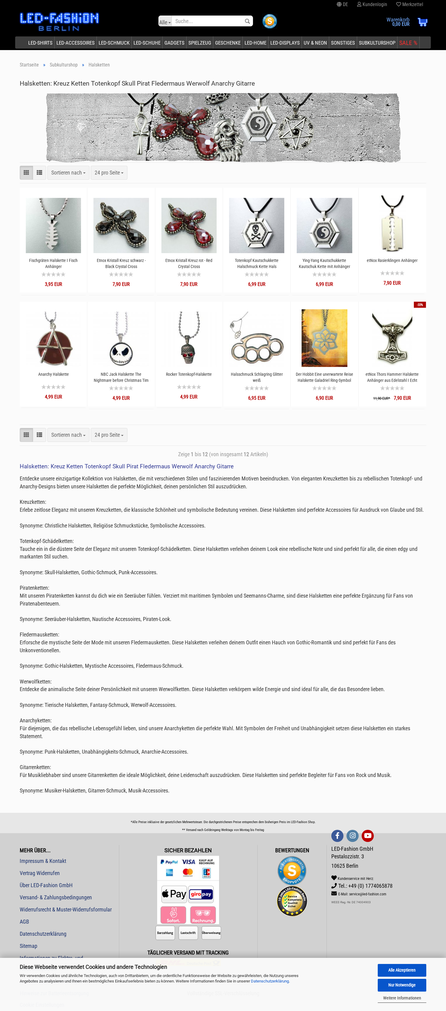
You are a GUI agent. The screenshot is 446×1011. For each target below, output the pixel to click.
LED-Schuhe (146, 43)
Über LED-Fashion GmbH (46, 885)
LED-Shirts (40, 43)
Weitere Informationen (402, 998)
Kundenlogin (374, 4)
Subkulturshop (377, 43)
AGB (24, 921)
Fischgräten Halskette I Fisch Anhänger (53, 263)
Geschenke (228, 43)
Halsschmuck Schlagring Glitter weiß (257, 377)
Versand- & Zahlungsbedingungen (56, 897)
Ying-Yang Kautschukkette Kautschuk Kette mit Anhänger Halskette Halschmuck (324, 263)
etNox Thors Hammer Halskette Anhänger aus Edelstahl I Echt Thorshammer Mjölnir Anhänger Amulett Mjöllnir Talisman (392, 377)
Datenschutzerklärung (270, 981)
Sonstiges (343, 43)
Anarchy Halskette (53, 374)
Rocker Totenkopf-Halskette (189, 374)
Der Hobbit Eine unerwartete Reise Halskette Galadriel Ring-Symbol (324, 377)
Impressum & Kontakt (43, 861)
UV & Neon (315, 43)
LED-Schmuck (114, 43)
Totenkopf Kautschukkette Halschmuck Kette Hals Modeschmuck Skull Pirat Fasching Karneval (257, 263)
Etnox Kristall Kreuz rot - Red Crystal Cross (188, 263)
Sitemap (28, 946)
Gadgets (174, 43)
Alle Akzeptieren (402, 970)
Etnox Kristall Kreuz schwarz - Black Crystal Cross (121, 263)
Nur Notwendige (402, 984)
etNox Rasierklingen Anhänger (392, 260)
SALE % (408, 42)
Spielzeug (199, 43)
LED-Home (255, 43)
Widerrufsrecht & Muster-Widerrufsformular (66, 909)
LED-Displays (285, 43)
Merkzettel (412, 4)
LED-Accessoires (75, 43)
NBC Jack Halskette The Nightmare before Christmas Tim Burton (121, 377)
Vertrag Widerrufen (40, 873)
